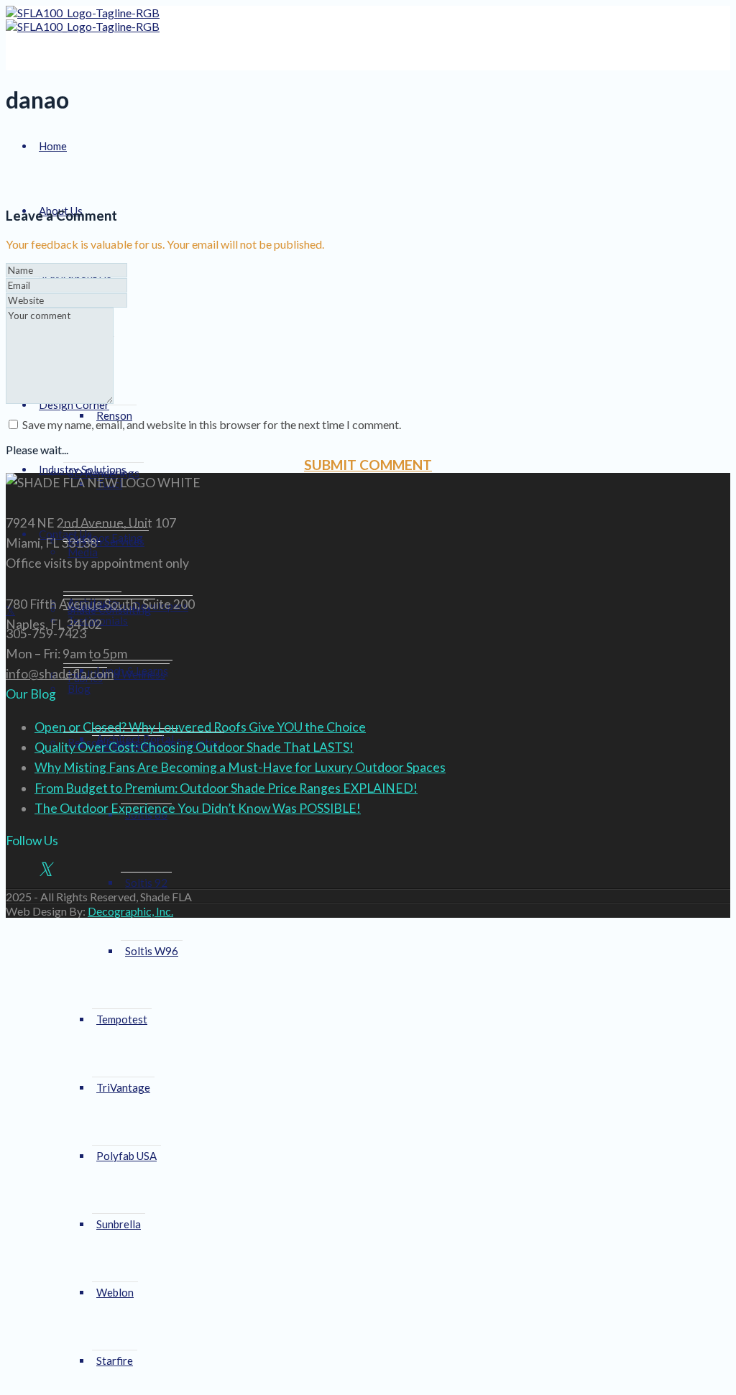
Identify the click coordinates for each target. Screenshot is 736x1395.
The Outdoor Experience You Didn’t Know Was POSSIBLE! (197, 808)
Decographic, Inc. (130, 911)
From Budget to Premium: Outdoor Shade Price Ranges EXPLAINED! (226, 788)
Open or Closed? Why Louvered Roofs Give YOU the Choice (200, 727)
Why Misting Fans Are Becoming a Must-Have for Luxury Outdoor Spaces (240, 767)
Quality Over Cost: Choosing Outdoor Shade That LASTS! (194, 747)
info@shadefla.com (60, 673)
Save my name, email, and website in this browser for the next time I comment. (211, 424)
